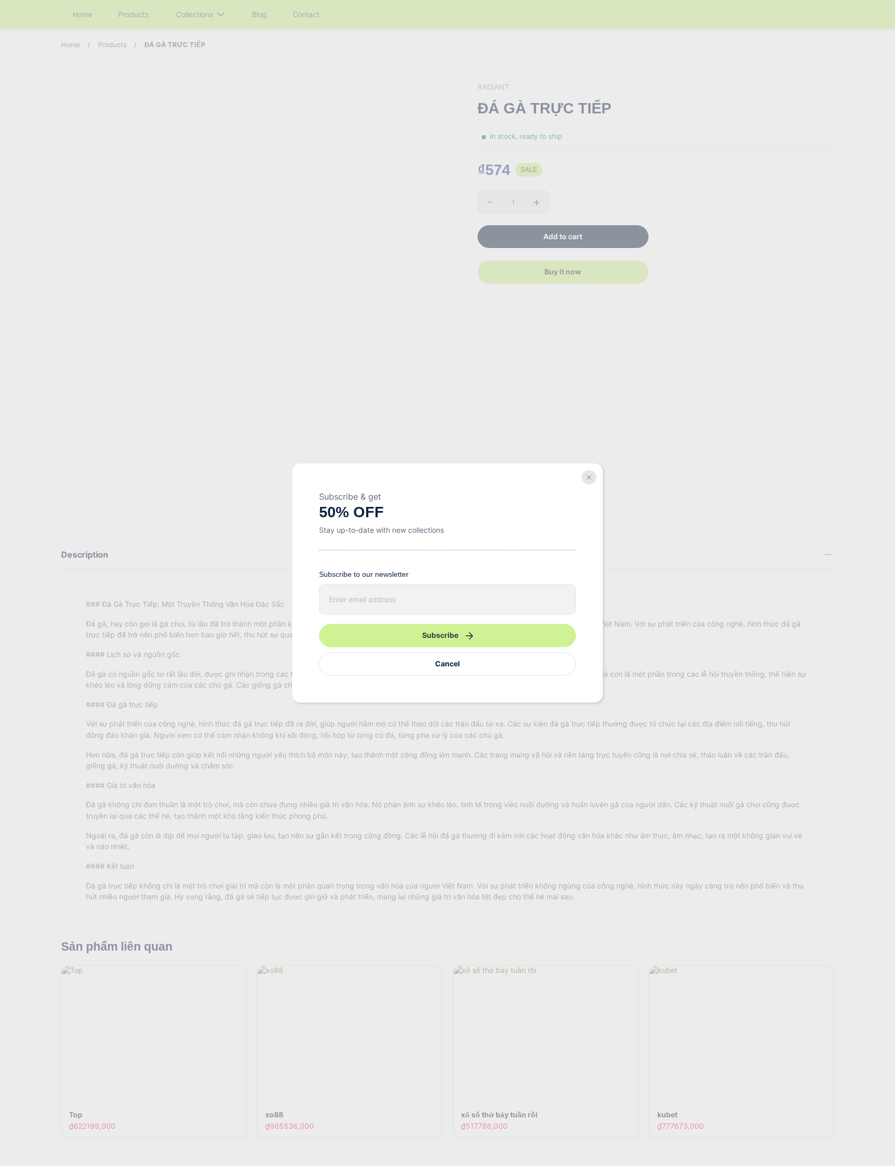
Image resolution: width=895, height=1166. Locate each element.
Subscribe (440, 635)
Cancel (447, 663)
